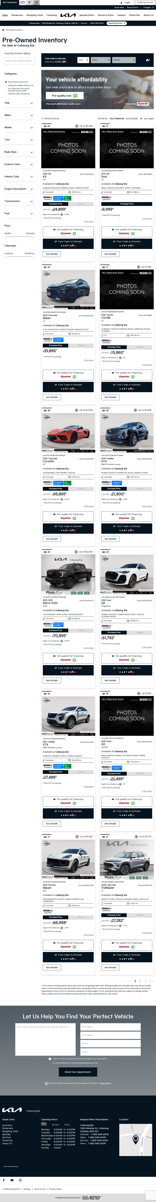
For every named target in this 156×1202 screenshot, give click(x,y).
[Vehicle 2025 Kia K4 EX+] (68, 148)
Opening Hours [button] (115, 23)
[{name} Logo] (12, 1110)
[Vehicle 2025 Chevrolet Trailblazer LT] (127, 859)
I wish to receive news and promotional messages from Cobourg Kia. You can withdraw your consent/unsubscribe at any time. (80, 1061)
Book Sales (119, 7)
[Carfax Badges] (57, 198)
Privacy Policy (105, 1083)
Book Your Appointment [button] (78, 1072)
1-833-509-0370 (97, 23)
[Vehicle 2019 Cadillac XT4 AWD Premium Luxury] (127, 433)
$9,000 (8, 234)
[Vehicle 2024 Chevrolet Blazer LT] (68, 290)
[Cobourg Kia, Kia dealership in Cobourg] (68, 15)
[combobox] (83, 60)
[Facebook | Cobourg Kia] (3, 1181)
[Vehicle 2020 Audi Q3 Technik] (127, 716)
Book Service (132, 7)
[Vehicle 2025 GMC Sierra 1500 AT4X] (68, 574)
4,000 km (9, 254)
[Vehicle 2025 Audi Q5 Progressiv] (127, 574)
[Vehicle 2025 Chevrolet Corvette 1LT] (68, 433)
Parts (67, 1125)
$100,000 (30, 234)
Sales (43, 1125)
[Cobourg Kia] (135, 1140)
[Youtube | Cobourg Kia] (12, 1181)
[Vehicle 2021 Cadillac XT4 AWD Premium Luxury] (68, 716)
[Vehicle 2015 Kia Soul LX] (127, 148)
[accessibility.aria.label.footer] (91, 1198)
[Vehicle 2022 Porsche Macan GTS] (68, 859)
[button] (10, 2)
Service (55, 1125)
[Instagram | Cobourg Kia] (20, 1181)
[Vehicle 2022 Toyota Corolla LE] (127, 289)
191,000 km (29, 254)
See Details (52, 254)
